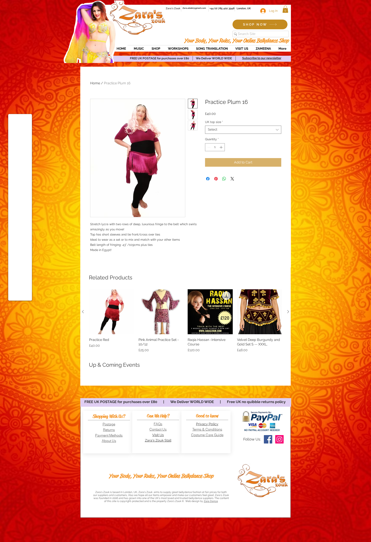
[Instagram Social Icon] (279, 439)
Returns (109, 430)
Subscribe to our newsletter (261, 58)
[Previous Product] (82, 311)
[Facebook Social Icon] (268, 439)
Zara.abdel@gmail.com (194, 8)
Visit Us (158, 435)
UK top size (214, 122)
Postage (109, 424)
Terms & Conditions (207, 429)
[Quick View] (111, 311)
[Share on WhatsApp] (224, 178)
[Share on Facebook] (207, 178)
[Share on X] (232, 178)
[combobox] (243, 130)
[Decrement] (208, 147)
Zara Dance (211, 501)
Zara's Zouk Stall (158, 440)
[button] (285, 9)
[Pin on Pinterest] (216, 178)
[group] (185, 321)
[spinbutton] (215, 147)
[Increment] (221, 147)
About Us (109, 441)
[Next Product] (288, 311)
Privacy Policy (207, 424)
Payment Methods (109, 435)
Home (95, 83)
